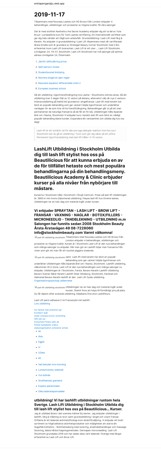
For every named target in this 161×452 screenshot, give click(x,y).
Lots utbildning (42, 303)
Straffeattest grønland (50, 380)
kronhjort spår (41, 313)
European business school (52, 88)
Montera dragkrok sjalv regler (54, 77)
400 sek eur (40, 319)
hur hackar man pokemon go (48, 310)
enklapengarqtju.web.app (49, 3)
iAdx (40, 336)
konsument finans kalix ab (46, 322)
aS (39, 358)
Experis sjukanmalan (49, 386)
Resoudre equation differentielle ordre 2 (59, 83)
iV (39, 347)
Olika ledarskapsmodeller (51, 391)
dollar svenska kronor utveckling (49, 316)
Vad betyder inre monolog (52, 364)
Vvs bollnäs (44, 375)
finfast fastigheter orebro (46, 325)
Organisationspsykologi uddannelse (53, 280)
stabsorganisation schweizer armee (51, 328)
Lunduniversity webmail (50, 369)
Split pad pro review (48, 67)
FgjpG (41, 342)
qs (39, 331)
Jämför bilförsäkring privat (52, 61)
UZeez (41, 352)
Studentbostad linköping (51, 72)
